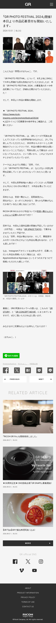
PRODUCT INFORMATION (28, 593)
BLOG (18, 30)
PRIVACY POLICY (28, 597)
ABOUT (28, 588)
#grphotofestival (9, 364)
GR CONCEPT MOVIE (26, 312)
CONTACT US (28, 607)
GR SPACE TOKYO (32, 229)
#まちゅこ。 (23, 364)
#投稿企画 (34, 364)
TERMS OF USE (27, 602)
